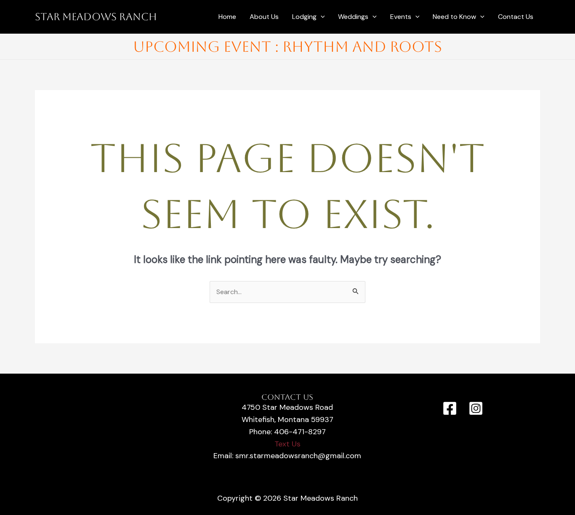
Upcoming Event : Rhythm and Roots (287, 46)
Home (227, 16)
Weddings (353, 16)
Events (400, 16)
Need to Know (454, 16)
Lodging (304, 16)
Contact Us (515, 16)
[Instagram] (476, 408)
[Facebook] (449, 408)
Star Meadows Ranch (96, 17)
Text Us (287, 444)
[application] (321, 17)
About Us (264, 16)
